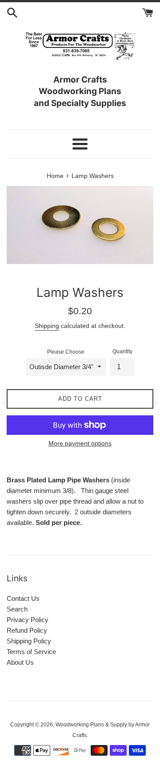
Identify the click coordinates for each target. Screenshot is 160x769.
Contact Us (23, 598)
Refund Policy (27, 630)
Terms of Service (31, 651)
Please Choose (65, 352)
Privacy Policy (27, 619)
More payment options (80, 443)
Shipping (47, 325)
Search (17, 609)
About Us (20, 662)
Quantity (122, 351)
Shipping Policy (29, 641)
